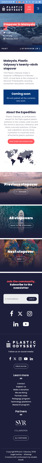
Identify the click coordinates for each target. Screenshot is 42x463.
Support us (21, 386)
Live (29, 9)
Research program (21, 404)
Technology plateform (21, 401)
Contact (21, 383)
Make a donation (21, 389)
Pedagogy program (21, 398)
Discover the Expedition (21, 141)
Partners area (21, 395)
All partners (21, 438)
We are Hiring (21, 392)
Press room (21, 366)
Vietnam (22, 192)
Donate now (7, 2)
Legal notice (16, 454)
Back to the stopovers (21, 225)
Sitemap (28, 454)
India (19, 259)
